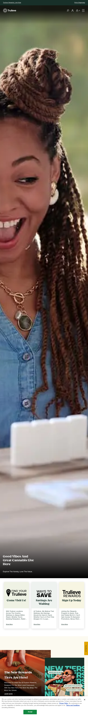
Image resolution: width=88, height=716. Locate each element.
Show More (9, 624)
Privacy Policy (63, 703)
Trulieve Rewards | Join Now (12, 2)
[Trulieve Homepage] (9, 10)
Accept (30, 712)
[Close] (84, 699)
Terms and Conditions (73, 705)
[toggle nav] (83, 10)
